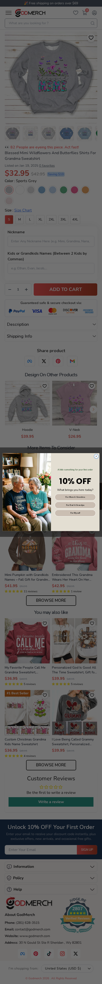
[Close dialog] (96, 456)
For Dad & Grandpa (75, 505)
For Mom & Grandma (75, 497)
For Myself (75, 513)
